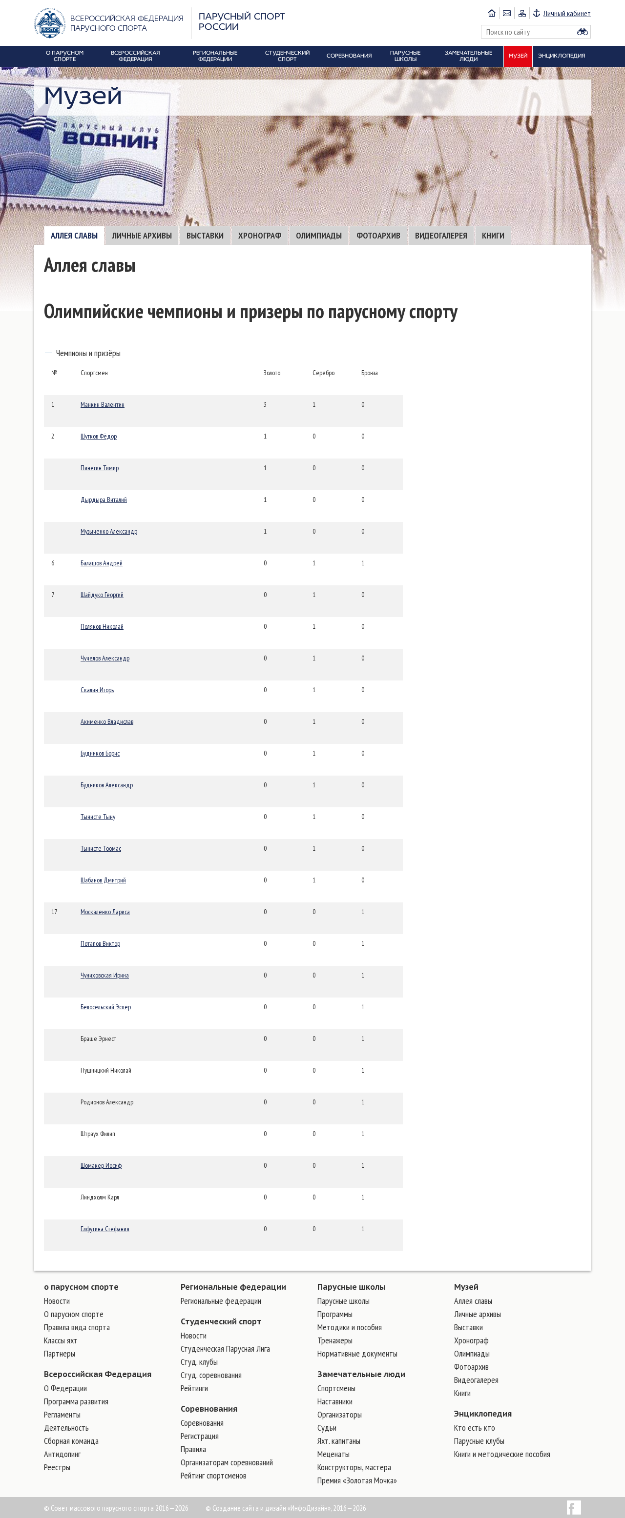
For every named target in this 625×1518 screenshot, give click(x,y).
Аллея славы (74, 235)
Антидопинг (62, 1453)
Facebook (574, 1507)
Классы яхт (61, 1340)
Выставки (205, 235)
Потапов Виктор (100, 943)
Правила (193, 1449)
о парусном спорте (81, 1287)
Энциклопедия (483, 1413)
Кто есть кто (474, 1427)
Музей (466, 1287)
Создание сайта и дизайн (249, 1508)
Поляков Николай (102, 626)
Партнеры (59, 1353)
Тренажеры (335, 1340)
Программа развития (76, 1401)
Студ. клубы (199, 1361)
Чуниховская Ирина (105, 975)
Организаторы (339, 1414)
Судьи (326, 1427)
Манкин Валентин (103, 404)
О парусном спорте (74, 1313)
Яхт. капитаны (338, 1440)
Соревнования (209, 1409)
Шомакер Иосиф (101, 1165)
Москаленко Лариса (105, 911)
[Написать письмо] (506, 13)
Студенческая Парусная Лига (225, 1348)
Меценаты (333, 1453)
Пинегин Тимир (100, 467)
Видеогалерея (441, 235)
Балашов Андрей (102, 563)
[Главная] (491, 13)
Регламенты (62, 1414)
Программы (335, 1313)
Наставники (335, 1401)
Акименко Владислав (107, 721)
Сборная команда (71, 1440)
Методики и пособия (349, 1327)
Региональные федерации (233, 1287)
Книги (493, 235)
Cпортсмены (336, 1388)
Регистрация (200, 1435)
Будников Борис (100, 753)
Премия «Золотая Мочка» (357, 1480)
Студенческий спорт (221, 1321)
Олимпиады (319, 235)
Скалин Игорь (97, 689)
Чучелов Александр (105, 658)
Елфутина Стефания (105, 1228)
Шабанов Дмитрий (103, 880)
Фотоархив (378, 235)
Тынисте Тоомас (101, 848)
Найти (582, 31)
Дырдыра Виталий (104, 499)
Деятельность (66, 1427)
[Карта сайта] (521, 13)
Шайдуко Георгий (102, 594)
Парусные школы (351, 1287)
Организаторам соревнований (227, 1462)
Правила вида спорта (77, 1327)
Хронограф (259, 235)
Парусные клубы (479, 1440)
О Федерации (65, 1388)
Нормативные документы (357, 1353)
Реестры (57, 1467)
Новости (57, 1300)
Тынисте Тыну (98, 816)
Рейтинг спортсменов (214, 1475)
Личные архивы (142, 235)
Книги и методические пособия (502, 1453)
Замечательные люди (361, 1374)
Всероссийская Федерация (97, 1374)
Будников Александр (107, 784)
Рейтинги (194, 1388)
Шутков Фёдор (99, 436)
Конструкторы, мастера (354, 1467)
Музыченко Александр (109, 531)
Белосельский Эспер (106, 1006)
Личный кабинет (567, 13)
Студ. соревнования (211, 1374)
